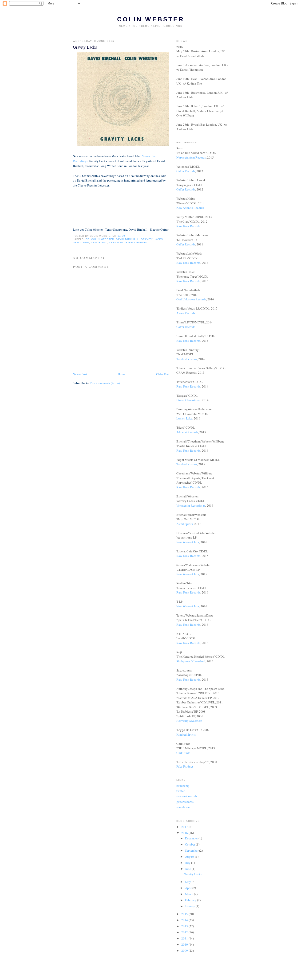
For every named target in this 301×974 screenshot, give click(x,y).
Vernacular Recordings (190, 505)
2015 (185, 914)
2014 (185, 920)
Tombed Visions (186, 359)
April (188, 888)
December (191, 838)
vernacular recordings (128, 242)
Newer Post (80, 374)
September (192, 850)
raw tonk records (186, 796)
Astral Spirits (184, 524)
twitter (180, 791)
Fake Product (184, 766)
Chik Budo (183, 753)
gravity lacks (152, 239)
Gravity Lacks (193, 874)
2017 (185, 827)
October (190, 844)
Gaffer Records (185, 171)
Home (121, 374)
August (190, 856)
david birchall (127, 239)
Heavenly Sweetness (189, 720)
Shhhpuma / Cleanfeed (190, 661)
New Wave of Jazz (187, 542)
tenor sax (99, 242)
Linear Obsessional (188, 400)
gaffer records (185, 801)
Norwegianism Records (191, 157)
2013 (185, 926)
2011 (185, 938)
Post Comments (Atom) (105, 383)
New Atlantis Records (190, 208)
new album (81, 242)
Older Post (162, 374)
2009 (185, 950)
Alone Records (185, 313)
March (189, 894)
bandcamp (183, 786)
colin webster (102, 239)
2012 (185, 932)
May (188, 882)
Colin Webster (150, 19)
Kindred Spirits (186, 734)
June (188, 869)
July (188, 863)
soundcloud (183, 807)
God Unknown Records (191, 299)
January (190, 906)
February (191, 900)
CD (87, 239)
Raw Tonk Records (188, 226)
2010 (185, 944)
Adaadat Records (187, 432)
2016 (185, 833)
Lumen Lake (184, 418)
